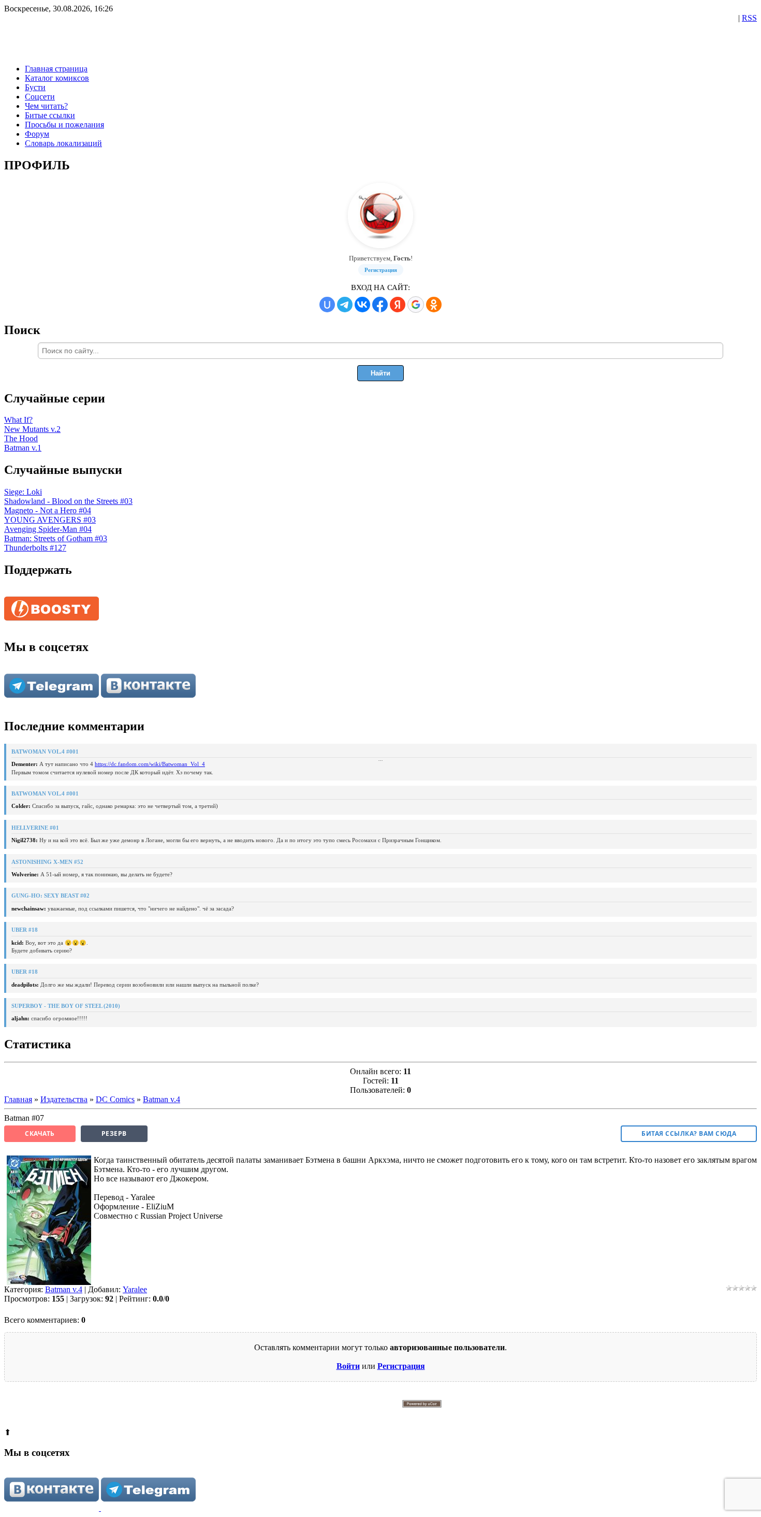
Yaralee (135, 1289)
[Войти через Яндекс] (397, 304)
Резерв (114, 1133)
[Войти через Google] (415, 304)
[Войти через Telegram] (345, 304)
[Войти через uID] (327, 304)
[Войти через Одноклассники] (434, 304)
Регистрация (380, 270)
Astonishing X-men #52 (47, 862)
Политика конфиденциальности (394, 1414)
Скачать (40, 1133)
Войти (348, 1366)
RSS (749, 17)
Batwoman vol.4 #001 (45, 751)
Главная (18, 1099)
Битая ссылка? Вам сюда (688, 1133)
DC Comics (115, 1099)
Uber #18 (24, 930)
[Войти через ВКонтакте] (362, 304)
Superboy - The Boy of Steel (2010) (65, 1006)
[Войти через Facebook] (380, 304)
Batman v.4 (161, 1099)
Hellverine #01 (35, 828)
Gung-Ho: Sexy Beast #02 (50, 895)
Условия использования (452, 1414)
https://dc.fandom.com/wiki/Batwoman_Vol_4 (150, 764)
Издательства (63, 1099)
